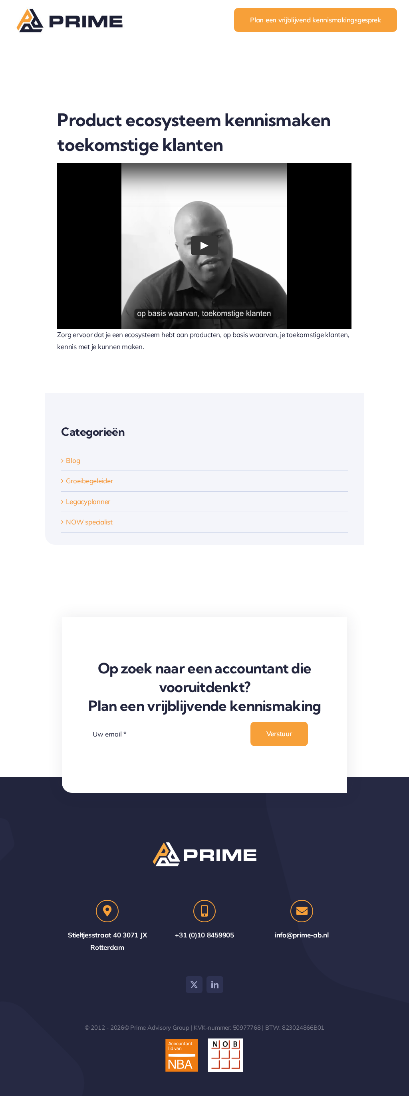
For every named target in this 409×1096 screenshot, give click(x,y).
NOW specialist (89, 522)
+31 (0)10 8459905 (204, 935)
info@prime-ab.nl (302, 935)
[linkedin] (214, 984)
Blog (73, 460)
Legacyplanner (88, 501)
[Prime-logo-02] (72, 8)
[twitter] (194, 984)
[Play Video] (204, 245)
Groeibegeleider (89, 481)
